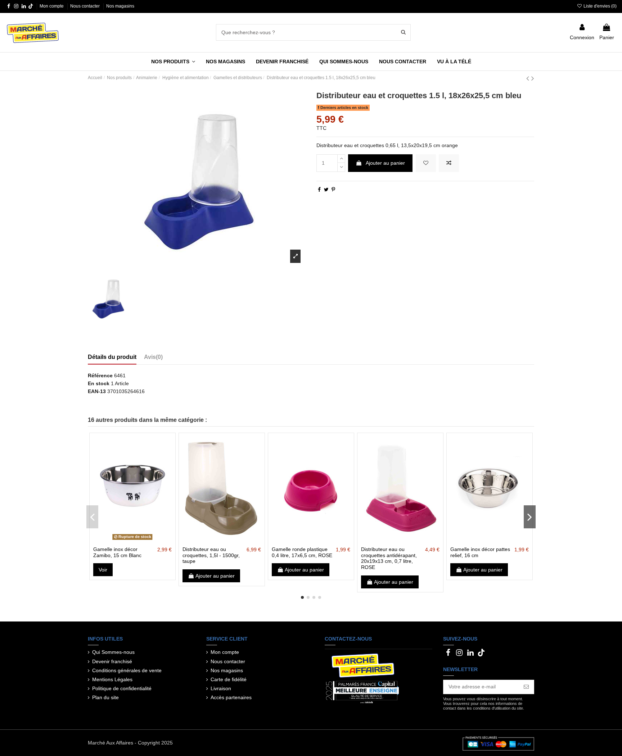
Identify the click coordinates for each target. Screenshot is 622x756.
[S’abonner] (526, 687)
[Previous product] (528, 78)
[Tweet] (326, 189)
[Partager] (319, 189)
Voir (103, 570)
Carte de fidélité (229, 679)
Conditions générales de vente (127, 670)
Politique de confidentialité (122, 688)
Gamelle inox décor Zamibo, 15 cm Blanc (117, 552)
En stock (98, 383)
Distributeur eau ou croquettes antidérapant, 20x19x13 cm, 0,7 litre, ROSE (389, 558)
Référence (100, 375)
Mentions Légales (112, 679)
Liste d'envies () (599, 6)
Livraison (221, 688)
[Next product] (532, 78)
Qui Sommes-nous (113, 652)
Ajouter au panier (385, 163)
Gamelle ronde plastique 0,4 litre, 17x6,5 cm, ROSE (302, 552)
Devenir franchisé (112, 661)
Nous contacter (85, 6)
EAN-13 (97, 391)
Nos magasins (120, 6)
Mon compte (52, 6)
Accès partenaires (231, 697)
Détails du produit (112, 357)
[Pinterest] (333, 189)
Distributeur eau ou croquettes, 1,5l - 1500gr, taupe (211, 555)
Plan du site (105, 697)
